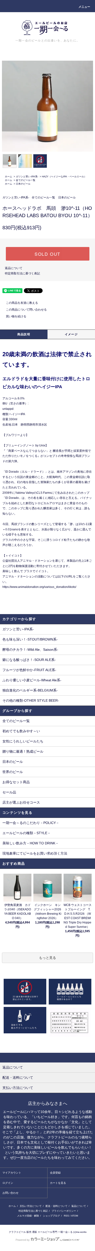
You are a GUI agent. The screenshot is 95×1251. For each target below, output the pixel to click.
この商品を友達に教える (22, 303)
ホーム (8, 176)
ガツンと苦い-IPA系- (27, 176)
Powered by (23, 1239)
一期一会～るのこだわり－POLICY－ (30, 823)
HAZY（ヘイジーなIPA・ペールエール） (64, 176)
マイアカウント (11, 1172)
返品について (13, 268)
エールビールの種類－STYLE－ (26, 833)
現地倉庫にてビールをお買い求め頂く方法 (34, 853)
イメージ (71, 334)
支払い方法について (31, 1206)
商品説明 (23, 334)
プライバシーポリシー (64, 1211)
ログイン (7, 1182)
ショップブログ (51, 1215)
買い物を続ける (16, 316)
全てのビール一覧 (25, 180)
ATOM (74, 1215)
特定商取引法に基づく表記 (22, 273)
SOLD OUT (47, 254)
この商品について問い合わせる (26, 309)
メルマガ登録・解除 (28, 1215)
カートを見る (58, 1182)
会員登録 (55, 1172)
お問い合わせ (10, 1192)
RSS (66, 1215)
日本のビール (23, 183)
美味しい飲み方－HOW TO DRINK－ (30, 843)
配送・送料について (56, 1206)
